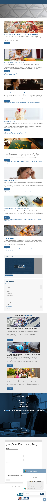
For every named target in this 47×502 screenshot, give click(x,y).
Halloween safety (32, 73)
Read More (6, 43)
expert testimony (23, 102)
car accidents (9, 161)
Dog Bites (8, 291)
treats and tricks (11, 74)
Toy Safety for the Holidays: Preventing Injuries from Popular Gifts (21, 34)
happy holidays (12, 133)
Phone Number (9, 458)
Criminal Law (7, 297)
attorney (17, 132)
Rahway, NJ (24, 426)
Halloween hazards (25, 73)
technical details (7, 104)
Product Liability (10, 293)
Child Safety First (10, 45)
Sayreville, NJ (24, 428)
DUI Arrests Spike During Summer (15, 380)
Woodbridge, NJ (24, 432)
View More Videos (9, 275)
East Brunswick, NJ (24, 417)
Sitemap (17, 491)
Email (7, 454)
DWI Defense (9, 299)
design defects (18, 248)
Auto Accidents (10, 285)
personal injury (21, 133)
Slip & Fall (8, 287)
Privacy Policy (21, 491)
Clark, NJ (24, 415)
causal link (17, 102)
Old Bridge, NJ (24, 423)
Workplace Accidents (11, 289)
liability (16, 133)
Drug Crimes (9, 301)
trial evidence (13, 104)
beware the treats (10, 73)
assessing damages (11, 102)
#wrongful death (10, 191)
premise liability (10, 163)
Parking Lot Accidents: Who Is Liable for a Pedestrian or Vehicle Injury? (22, 329)
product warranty (10, 220)
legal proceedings (36, 102)
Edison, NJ (24, 419)
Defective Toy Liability (9, 121)
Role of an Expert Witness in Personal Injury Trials (16, 92)
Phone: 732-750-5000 (24, 404)
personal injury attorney (30, 161)
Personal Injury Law (9, 283)
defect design (18, 219)
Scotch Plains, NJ (24, 430)
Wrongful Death (10, 295)
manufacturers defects (8, 250)
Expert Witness (30, 102)
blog (20, 132)
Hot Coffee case (31, 248)
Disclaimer (13, 491)
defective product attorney (26, 132)
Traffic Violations (8, 306)
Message (8, 462)
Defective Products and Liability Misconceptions (16, 208)
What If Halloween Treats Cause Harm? (14, 62)
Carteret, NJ (24, 413)
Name (7, 448)
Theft (8, 304)
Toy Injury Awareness (32, 45)
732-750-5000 (21, 2)
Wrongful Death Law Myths (11, 180)
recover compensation (18, 191)
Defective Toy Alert (18, 45)
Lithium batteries (38, 248)
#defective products (11, 132)
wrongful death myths (27, 191)
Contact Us (7, 308)
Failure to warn (24, 219)
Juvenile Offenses (10, 302)
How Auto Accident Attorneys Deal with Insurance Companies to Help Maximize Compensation (23, 355)
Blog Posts (28, 315)
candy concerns (17, 73)
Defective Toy (35, 132)
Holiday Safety (25, 45)
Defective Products (9, 238)
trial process (19, 104)
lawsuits (14, 161)
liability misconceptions (32, 219)
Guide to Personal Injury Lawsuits (12, 151)
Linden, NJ (24, 421)
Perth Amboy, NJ (24, 424)
